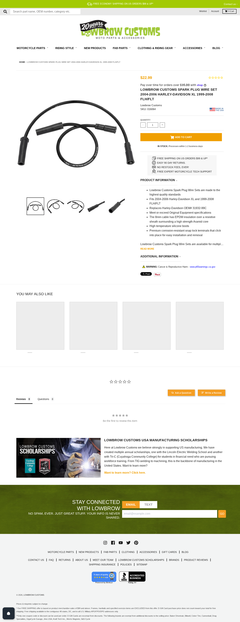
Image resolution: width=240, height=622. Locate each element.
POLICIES (126, 564)
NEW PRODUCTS (89, 552)
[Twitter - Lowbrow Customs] (128, 543)
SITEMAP (142, 564)
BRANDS (174, 560)
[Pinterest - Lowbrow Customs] (136, 543)
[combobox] (45, 11)
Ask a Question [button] (183, 392)
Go (222, 513)
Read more (147, 249)
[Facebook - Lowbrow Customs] (113, 543)
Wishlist (203, 11)
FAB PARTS (110, 552)
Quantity (145, 120)
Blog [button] (216, 48)
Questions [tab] (43, 399)
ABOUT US (81, 560)
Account (215, 11)
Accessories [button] (193, 48)
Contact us (230, 4)
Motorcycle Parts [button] (31, 48)
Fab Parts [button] (120, 48)
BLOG (185, 552)
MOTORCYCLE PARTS (61, 552)
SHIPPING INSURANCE (102, 564)
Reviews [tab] (21, 399)
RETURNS (64, 560)
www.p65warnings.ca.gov (202, 266)
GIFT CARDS (169, 552)
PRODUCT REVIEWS (196, 560)
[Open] (9, 613)
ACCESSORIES (148, 552)
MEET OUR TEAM (103, 560)
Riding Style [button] (64, 48)
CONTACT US (36, 560)
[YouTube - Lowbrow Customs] (121, 543)
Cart (231, 11)
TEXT (148, 504)
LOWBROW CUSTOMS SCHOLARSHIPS (141, 560)
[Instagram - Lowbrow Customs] (105, 543)
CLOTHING (128, 552)
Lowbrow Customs (151, 105)
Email (131, 504)
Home (22, 62)
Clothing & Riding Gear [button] (155, 48)
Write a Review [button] (213, 392)
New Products (95, 48)
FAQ (51, 560)
